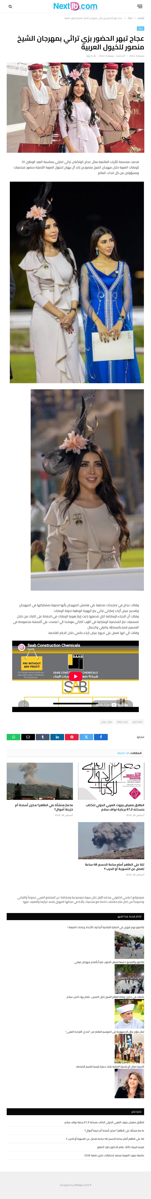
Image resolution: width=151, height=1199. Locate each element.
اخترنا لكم (137, 721)
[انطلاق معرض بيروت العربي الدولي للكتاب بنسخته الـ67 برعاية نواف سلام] (111, 781)
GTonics (78, 1185)
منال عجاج (106, 721)
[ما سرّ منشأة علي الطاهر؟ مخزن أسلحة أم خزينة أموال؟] (40, 781)
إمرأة (140, 29)
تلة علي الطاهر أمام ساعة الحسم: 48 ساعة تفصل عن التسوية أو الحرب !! (114, 866)
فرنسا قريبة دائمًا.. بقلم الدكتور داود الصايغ (120, 1147)
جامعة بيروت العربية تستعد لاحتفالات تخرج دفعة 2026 (114, 1155)
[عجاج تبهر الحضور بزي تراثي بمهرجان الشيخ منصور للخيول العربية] (75, 108)
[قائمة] (139, 6)
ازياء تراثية (122, 721)
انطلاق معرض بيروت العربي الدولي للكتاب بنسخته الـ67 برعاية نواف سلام (115, 807)
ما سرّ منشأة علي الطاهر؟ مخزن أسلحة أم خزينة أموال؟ (44, 807)
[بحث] (11, 6)
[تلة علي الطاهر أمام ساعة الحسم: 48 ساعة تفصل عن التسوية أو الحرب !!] (111, 840)
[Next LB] (75, 6)
